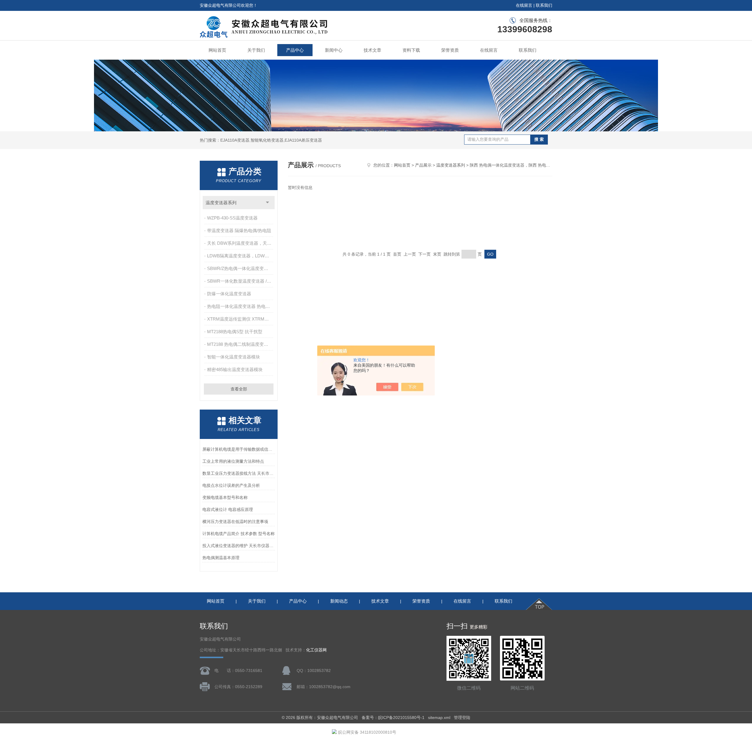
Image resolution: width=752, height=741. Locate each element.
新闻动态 (339, 600)
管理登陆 (462, 717)
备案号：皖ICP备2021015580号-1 (393, 717)
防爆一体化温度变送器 (229, 293)
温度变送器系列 (221, 202)
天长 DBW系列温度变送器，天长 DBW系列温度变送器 (240, 243)
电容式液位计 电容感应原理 (227, 509)
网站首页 (217, 50)
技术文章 (372, 50)
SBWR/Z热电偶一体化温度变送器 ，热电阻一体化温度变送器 (240, 268)
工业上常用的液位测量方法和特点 (233, 461)
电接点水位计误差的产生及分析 (231, 485)
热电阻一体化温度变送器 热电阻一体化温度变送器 (240, 306)
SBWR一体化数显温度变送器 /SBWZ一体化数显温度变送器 (240, 281)
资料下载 (411, 50)
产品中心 (295, 50)
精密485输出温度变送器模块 (235, 369)
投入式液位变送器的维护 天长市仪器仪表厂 (238, 545)
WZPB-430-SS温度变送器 (232, 217)
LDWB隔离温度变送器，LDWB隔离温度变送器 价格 (240, 255)
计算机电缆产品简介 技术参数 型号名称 (238, 533)
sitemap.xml (439, 717)
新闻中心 (334, 50)
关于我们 (256, 50)
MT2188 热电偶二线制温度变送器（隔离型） (240, 344)
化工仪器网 (316, 650)
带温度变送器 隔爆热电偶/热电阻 (239, 230)
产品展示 (423, 165)
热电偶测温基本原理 (220, 557)
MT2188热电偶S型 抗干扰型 (234, 331)
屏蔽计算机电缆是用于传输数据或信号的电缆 (238, 449)
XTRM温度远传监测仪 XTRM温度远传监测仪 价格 (240, 318)
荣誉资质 (450, 50)
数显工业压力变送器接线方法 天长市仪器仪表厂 (238, 473)
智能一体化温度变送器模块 (233, 356)
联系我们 (544, 5)
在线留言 (524, 5)
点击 (267, 202)
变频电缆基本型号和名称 (225, 497)
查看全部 (239, 389)
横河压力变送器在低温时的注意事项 (235, 521)
